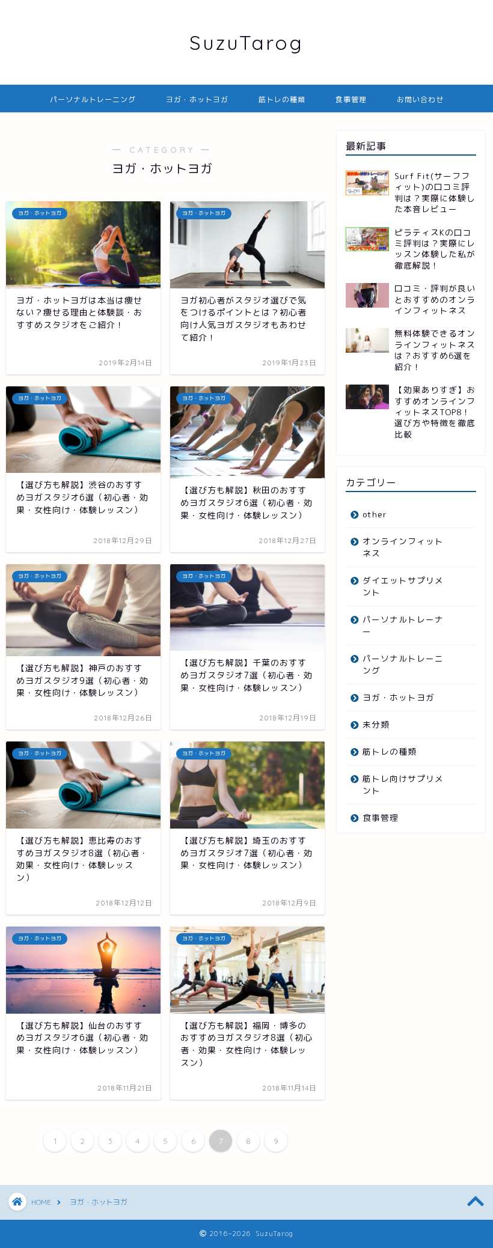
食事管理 (351, 99)
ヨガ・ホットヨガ (197, 99)
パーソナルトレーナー (403, 625)
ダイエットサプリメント (403, 586)
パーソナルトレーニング (93, 99)
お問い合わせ (420, 99)
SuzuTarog (246, 42)
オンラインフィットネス (403, 547)
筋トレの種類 (282, 99)
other (375, 514)
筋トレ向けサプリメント (403, 784)
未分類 (376, 724)
